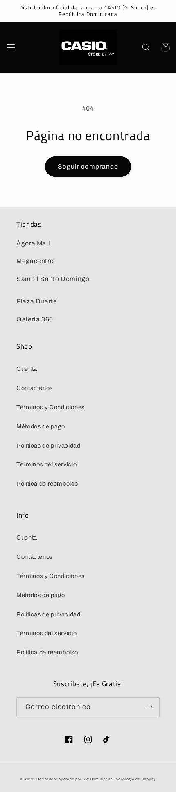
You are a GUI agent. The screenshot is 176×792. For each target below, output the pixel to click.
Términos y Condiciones (50, 407)
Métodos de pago (40, 426)
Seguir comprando (88, 166)
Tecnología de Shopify (134, 779)
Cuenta (26, 369)
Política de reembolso (47, 483)
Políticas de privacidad (48, 445)
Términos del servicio (46, 464)
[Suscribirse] (149, 707)
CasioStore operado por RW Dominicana (74, 779)
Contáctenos (34, 388)
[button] (10, 47)
